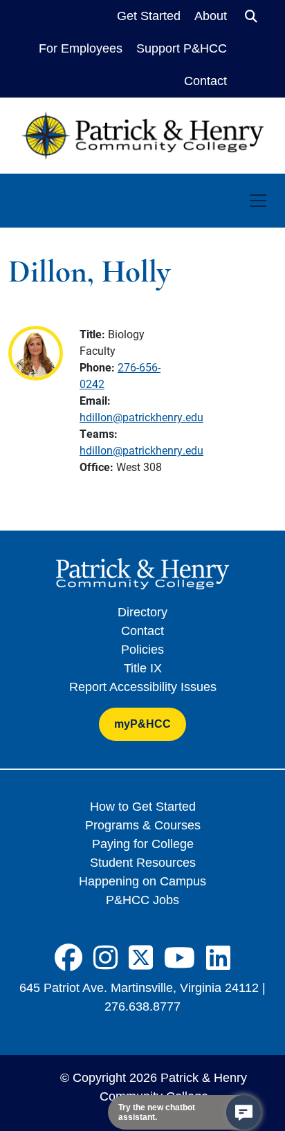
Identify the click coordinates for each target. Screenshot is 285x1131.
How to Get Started (143, 806)
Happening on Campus (142, 881)
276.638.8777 (142, 1006)
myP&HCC (142, 724)
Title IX (143, 668)
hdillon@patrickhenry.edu (141, 417)
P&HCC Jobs (142, 900)
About (210, 16)
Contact (205, 81)
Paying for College (143, 844)
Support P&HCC (181, 48)
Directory (142, 612)
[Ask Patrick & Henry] (243, 1112)
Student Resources (143, 863)
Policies (142, 649)
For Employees (80, 48)
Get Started (149, 16)
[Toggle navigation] (258, 200)
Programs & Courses (143, 825)
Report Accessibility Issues (143, 687)
